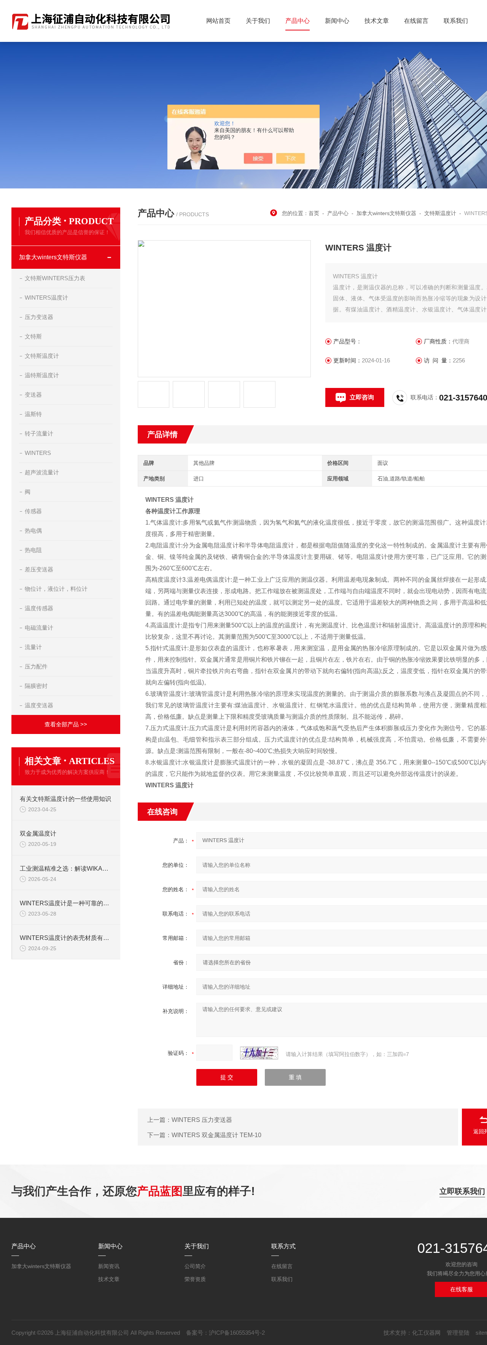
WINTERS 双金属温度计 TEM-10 (216, 1135)
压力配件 (36, 666)
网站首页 (218, 21)
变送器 (33, 394)
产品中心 (297, 21)
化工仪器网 (426, 1332)
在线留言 (416, 21)
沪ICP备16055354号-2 (237, 1332)
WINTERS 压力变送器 (202, 1120)
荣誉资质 (195, 1279)
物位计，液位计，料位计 (56, 589)
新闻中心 (337, 21)
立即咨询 (362, 397)
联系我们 (456, 21)
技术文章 (376, 21)
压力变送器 (39, 317)
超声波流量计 (42, 472)
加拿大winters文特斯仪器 (386, 213)
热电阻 (33, 550)
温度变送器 (39, 705)
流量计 (33, 647)
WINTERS (38, 453)
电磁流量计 (39, 627)
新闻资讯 (108, 1266)
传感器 (33, 511)
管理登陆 (458, 1332)
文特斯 (33, 336)
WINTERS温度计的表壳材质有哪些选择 (66, 938)
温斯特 (33, 414)
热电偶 (33, 530)
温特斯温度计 (42, 375)
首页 (314, 213)
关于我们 (258, 21)
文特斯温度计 (440, 213)
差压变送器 (39, 569)
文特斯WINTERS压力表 (55, 278)
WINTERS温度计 (46, 297)
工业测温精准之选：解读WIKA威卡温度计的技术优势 (66, 868)
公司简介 (195, 1266)
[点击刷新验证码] (259, 1053)
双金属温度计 (38, 833)
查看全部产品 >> (66, 724)
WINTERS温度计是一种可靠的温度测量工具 (66, 903)
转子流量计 (39, 433)
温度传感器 (39, 608)
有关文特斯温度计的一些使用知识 (65, 799)
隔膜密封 (36, 686)
